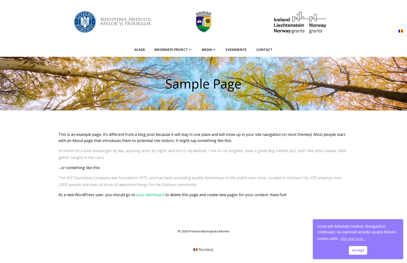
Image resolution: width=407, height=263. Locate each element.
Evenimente (236, 49)
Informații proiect (171, 49)
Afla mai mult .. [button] (353, 238)
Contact (264, 49)
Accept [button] (358, 250)
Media (207, 49)
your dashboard (150, 194)
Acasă (139, 49)
